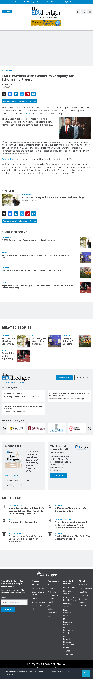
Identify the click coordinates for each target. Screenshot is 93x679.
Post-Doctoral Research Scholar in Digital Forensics (22, 407)
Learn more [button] (8, 675)
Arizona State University (14, 411)
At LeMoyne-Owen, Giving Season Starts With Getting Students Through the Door (38, 256)
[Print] (4, 94)
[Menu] (89, 11)
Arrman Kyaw (7, 84)
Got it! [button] (85, 673)
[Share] (10, 94)
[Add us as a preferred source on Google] (33, 94)
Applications (8, 159)
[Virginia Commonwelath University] (57, 428)
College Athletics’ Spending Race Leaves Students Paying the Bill (32, 270)
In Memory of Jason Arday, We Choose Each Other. (70, 509)
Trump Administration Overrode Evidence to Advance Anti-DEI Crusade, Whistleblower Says (71, 525)
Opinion (58, 505)
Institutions (15, 533)
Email (3, 598)
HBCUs (4, 252)
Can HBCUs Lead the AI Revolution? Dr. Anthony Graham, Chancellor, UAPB (31, 462)
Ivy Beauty (27, 113)
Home (11, 519)
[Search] (83, 11)
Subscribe (7, 12)
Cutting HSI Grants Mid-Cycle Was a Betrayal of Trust (72, 537)
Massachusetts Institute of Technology (66, 398)
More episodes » (12, 475)
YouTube (20, 485)
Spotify (9, 485)
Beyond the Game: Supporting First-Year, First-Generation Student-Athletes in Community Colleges (39, 286)
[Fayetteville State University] (17, 428)
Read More (58, 475)
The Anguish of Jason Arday (23, 522)
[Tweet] (22, 94)
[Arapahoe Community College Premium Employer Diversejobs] (77, 428)
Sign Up (8, 609)
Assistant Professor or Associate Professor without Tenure (69, 394)
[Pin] (27, 94)
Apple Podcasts (12, 480)
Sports (5, 283)
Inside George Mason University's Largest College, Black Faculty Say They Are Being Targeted (27, 511)
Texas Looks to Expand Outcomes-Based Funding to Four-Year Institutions (27, 539)
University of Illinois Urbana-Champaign (21, 396)
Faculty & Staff (16, 505)
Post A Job (82, 377)
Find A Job (64, 377)
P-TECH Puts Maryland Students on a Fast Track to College (53, 197)
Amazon (26, 480)
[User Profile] (78, 11)
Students (7, 70)
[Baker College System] (37, 428)
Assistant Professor (12, 393)
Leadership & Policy (63, 519)
